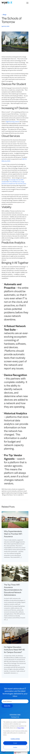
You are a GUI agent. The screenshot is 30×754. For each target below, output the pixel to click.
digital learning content (12, 121)
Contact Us (15, 717)
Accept (15, 743)
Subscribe (7, 706)
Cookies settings (15, 738)
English (18, 752)
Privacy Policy (20, 727)
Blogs (4, 14)
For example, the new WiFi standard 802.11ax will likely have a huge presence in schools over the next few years (14, 181)
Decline (15, 747)
